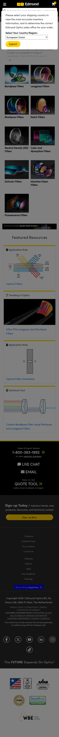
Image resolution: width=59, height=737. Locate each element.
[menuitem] (5, 4)
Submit (13, 44)
